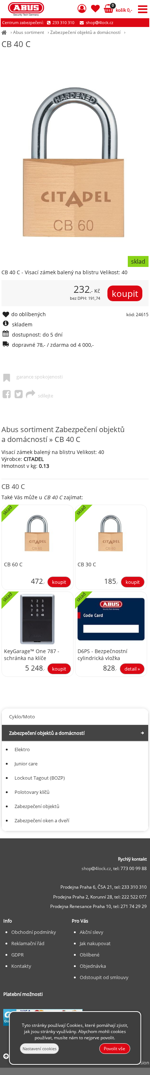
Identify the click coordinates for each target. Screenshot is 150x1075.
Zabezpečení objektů (37, 806)
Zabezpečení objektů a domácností (85, 32)
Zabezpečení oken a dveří (42, 820)
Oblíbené (89, 954)
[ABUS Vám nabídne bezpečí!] (4, 32)
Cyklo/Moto (22, 716)
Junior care (26, 763)
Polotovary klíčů (32, 792)
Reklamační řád (27, 943)
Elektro (22, 749)
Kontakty (21, 966)
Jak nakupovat (95, 943)
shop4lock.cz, (97, 868)
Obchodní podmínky (33, 932)
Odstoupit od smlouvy (104, 977)
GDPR (17, 954)
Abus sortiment (28, 32)
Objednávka (93, 966)
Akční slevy (91, 932)
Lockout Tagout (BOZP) (40, 778)
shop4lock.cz (99, 22)
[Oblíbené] (95, 9)
